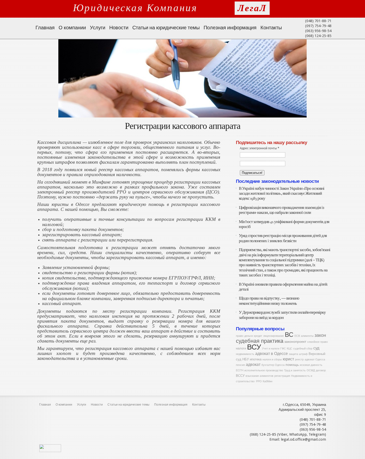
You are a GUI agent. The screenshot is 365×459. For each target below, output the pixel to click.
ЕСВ (297, 336)
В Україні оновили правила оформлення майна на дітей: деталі (283, 287)
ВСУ (254, 347)
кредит (258, 336)
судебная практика (259, 341)
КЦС (289, 348)
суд (316, 348)
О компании (72, 28)
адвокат (253, 364)
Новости (118, 28)
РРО (259, 381)
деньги (248, 336)
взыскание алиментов (259, 376)
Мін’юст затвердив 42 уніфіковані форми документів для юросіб (284, 224)
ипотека (255, 359)
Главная (45, 28)
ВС (289, 334)
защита (293, 354)
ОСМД (311, 370)
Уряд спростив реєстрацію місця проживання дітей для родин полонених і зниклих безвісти (283, 238)
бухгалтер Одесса (273, 365)
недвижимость (245, 354)
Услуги (97, 28)
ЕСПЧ (239, 370)
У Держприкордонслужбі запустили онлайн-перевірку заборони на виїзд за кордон (282, 315)
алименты (307, 336)
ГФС (283, 348)
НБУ (245, 359)
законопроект (295, 342)
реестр (299, 359)
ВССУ (240, 376)
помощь (292, 365)
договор (321, 370)
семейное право (317, 342)
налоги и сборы (272, 359)
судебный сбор (302, 348)
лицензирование (273, 336)
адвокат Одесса (315, 359)
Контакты (271, 28)
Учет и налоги (270, 348)
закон (320, 335)
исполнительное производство (263, 370)
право (239, 336)
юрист (288, 359)
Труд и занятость (295, 370)
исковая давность (311, 365)
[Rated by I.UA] (50, 451)
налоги (241, 348)
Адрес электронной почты (259, 148)
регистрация (282, 376)
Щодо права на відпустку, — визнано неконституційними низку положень (269, 301)
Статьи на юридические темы (166, 28)
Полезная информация (230, 28)
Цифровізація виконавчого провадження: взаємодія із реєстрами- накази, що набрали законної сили (281, 210)
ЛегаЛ (252, 8)
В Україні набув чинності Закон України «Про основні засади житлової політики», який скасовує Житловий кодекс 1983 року (281, 193)
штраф (303, 354)
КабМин (267, 381)
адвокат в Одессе (271, 353)
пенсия (240, 365)
